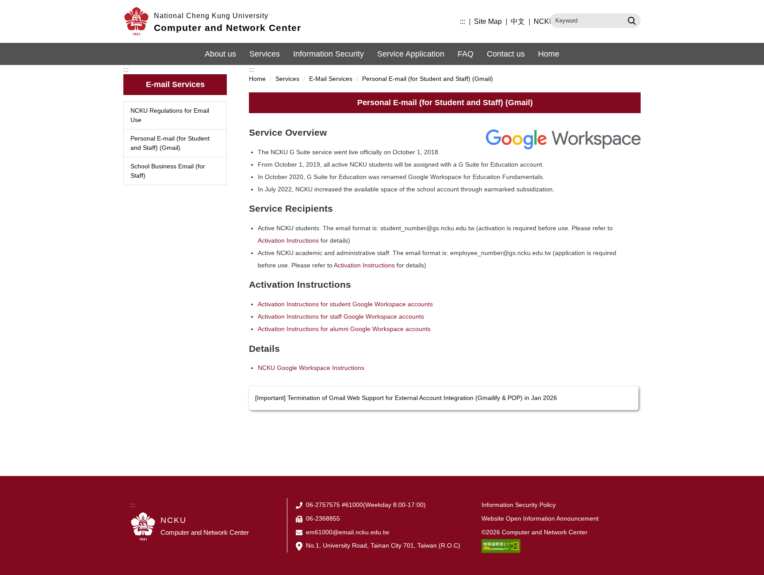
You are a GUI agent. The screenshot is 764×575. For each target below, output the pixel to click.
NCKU (544, 21)
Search (630, 20)
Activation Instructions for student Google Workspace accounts (345, 304)
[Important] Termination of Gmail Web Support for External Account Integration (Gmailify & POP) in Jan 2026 (406, 397)
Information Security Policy (518, 504)
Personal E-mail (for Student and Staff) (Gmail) (170, 143)
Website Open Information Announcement (540, 518)
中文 (518, 21)
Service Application (410, 54)
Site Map (488, 21)
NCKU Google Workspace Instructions (311, 367)
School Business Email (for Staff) (167, 171)
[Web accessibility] (500, 545)
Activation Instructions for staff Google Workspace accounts (341, 316)
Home (548, 54)
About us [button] (220, 54)
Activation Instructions (288, 240)
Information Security (328, 54)
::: (462, 21)
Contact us (506, 54)
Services (264, 54)
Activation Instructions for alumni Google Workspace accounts (344, 328)
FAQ (466, 54)
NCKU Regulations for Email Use (169, 115)
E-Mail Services (330, 78)
